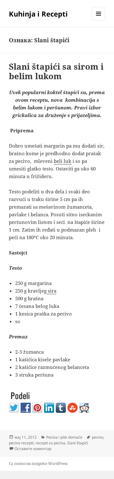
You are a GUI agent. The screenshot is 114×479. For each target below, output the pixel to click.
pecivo (97, 437)
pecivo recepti (21, 443)
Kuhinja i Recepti (38, 13)
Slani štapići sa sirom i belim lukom (56, 71)
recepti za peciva (50, 443)
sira (51, 291)
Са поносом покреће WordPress (38, 463)
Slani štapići (77, 443)
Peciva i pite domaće (64, 437)
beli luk (62, 161)
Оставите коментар (33, 448)
